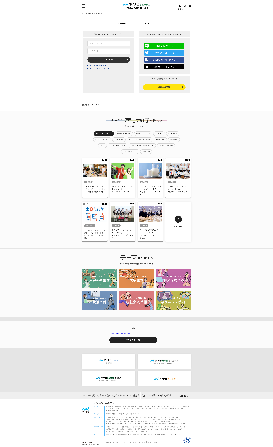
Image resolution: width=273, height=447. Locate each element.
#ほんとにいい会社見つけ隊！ (139, 139)
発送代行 (136, 434)
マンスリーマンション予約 (132, 423)
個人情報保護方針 (153, 442)
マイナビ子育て (110, 421)
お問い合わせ (107, 395)
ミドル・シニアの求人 (128, 408)
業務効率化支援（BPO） (123, 434)
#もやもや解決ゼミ (130, 151)
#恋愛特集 (174, 139)
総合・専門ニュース (128, 417)
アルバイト (109, 408)
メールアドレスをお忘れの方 (99, 68)
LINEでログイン (164, 46)
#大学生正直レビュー (117, 145)
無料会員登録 (164, 87)
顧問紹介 (123, 429)
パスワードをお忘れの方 (98, 65)
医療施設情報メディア (167, 421)
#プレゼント (119, 139)
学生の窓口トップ (87, 13)
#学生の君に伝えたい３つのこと (142, 145)
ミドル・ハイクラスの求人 (179, 406)
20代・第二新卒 (135, 427)
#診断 (102, 145)
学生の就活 (109, 406)
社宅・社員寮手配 (160, 434)
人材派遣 (108, 427)
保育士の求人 (178, 429)
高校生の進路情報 (111, 414)
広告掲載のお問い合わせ (134, 395)
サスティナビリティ (125, 442)
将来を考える (90, 225)
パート (117, 408)
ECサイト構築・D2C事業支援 (127, 421)
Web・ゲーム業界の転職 (121, 427)
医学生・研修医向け (144, 406)
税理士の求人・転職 (112, 429)
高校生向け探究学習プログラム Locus (130, 414)
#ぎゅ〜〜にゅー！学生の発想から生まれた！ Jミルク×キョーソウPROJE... (122, 189)
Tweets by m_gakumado (119, 333)
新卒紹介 (145, 427)
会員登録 (122, 23)
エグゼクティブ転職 (169, 427)
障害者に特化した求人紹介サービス (147, 408)
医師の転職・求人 (166, 429)
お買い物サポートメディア (114, 423)
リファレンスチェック (175, 434)
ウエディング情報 (150, 419)
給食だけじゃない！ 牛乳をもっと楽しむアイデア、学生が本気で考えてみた (178, 189)
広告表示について (115, 395)
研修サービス (110, 434)
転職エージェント (155, 427)
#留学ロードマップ (143, 133)
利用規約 (93, 395)
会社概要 (108, 442)
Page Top (183, 396)
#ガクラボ (159, 133)
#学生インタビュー (166, 145)
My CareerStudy (143, 421)
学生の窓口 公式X (133, 340)
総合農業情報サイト (174, 419)
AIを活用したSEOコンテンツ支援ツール (155, 423)
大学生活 (88, 182)
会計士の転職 (181, 427)
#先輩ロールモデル (102, 139)
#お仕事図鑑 (172, 133)
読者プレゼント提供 (124, 395)
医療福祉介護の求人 (112, 410)
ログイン (147, 23)
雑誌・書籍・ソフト (137, 419)
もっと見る (178, 226)
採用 (134, 442)
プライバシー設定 (144, 395)
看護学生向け (132, 406)
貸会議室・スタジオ (147, 434)
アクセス (115, 442)
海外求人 (166, 406)
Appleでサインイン (164, 66)
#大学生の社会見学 (124, 133)
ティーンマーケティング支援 (169, 417)
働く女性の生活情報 (122, 419)
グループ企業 (141, 442)
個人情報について (100, 395)
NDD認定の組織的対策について (164, 395)
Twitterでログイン (164, 52)
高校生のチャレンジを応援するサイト (147, 417)
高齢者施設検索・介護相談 (177, 423)
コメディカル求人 (153, 429)
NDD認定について (153, 395)
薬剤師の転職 (132, 429)
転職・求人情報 (157, 406)
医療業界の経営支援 (131, 431)
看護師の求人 (142, 429)
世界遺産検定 (162, 419)
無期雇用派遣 (110, 431)
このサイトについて (87, 395)
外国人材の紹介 (144, 431)
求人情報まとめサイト (113, 417)
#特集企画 (146, 151)
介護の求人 (119, 431)
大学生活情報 (110, 419)
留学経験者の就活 (120, 406)
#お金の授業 (160, 139)
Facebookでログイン (164, 59)
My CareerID (154, 421)
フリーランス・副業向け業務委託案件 (171, 408)
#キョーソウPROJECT (104, 133)
